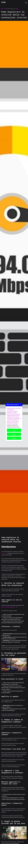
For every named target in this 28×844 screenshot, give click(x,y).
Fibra (2, 8)
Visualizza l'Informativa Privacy (13, 426)
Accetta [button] (14, 430)
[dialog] (14, 422)
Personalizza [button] (14, 438)
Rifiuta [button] (14, 434)
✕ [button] (20, 404)
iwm (17, 8)
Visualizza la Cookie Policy (12, 425)
